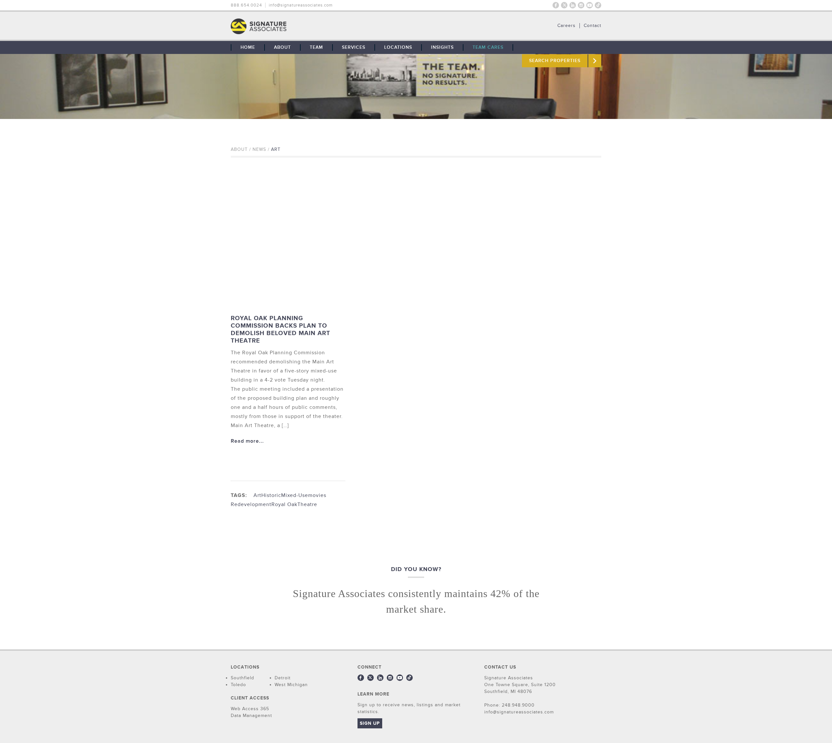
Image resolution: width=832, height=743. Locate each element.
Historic (271, 495)
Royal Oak (284, 504)
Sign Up (370, 723)
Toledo (238, 684)
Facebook (555, 5)
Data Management (251, 715)
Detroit (283, 678)
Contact (592, 25)
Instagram (581, 5)
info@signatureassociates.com (301, 5)
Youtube (589, 5)
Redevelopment (251, 504)
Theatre (307, 504)
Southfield (242, 678)
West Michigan (291, 684)
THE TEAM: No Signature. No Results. (292, 26)
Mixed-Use (294, 495)
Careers (566, 25)
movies (317, 495)
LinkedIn (572, 5)
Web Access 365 (250, 708)
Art (257, 495)
